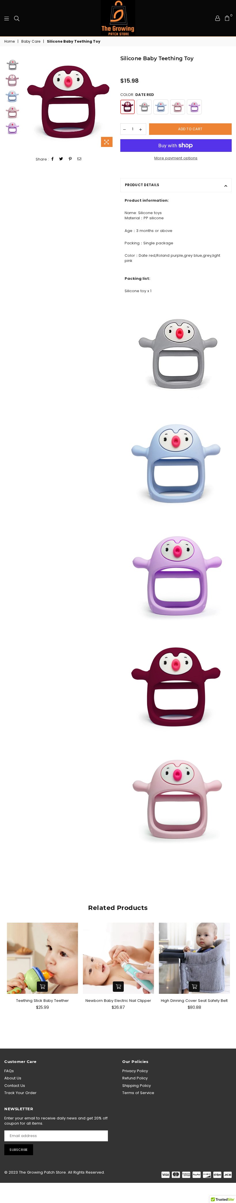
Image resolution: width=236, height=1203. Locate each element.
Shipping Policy (136, 1085)
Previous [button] (26, 102)
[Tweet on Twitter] (61, 159)
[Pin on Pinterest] (70, 159)
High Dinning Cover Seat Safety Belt (194, 1000)
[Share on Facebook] (52, 159)
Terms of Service (138, 1093)
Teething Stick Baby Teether (42, 1000)
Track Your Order (20, 1093)
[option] (68, 102)
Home (9, 41)
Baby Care (30, 41)
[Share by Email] (79, 159)
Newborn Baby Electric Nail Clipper (118, 1000)
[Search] (17, 18)
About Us (12, 1078)
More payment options (175, 158)
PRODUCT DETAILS (142, 184)
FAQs (9, 1071)
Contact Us (14, 1085)
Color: (137, 94)
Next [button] (111, 102)
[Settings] (217, 18)
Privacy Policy (135, 1071)
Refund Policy (135, 1078)
